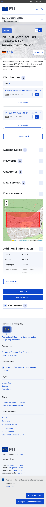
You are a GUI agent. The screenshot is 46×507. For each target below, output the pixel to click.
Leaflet (16, 240)
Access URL (24, 103)
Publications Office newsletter (13, 406)
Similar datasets (22, 297)
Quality (21, 291)
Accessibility (6, 389)
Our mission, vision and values (13, 403)
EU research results (9, 425)
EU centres (22, 473)
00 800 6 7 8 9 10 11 (15, 465)
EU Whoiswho (7, 428)
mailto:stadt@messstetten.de (33, 275)
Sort (6, 84)
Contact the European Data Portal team (16, 352)
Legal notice (6, 383)
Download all (22, 136)
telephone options (16, 468)
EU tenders (6, 421)
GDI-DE (10, 52)
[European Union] (22, 449)
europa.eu (19, 454)
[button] (38, 1)
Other (6, 370)
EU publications (8, 432)
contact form (17, 470)
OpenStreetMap (24, 240)
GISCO (40, 240)
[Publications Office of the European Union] (22, 330)
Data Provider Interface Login (13, 435)
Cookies (5, 386)
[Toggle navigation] (41, 20)
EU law (4, 417)
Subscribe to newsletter (10, 355)
